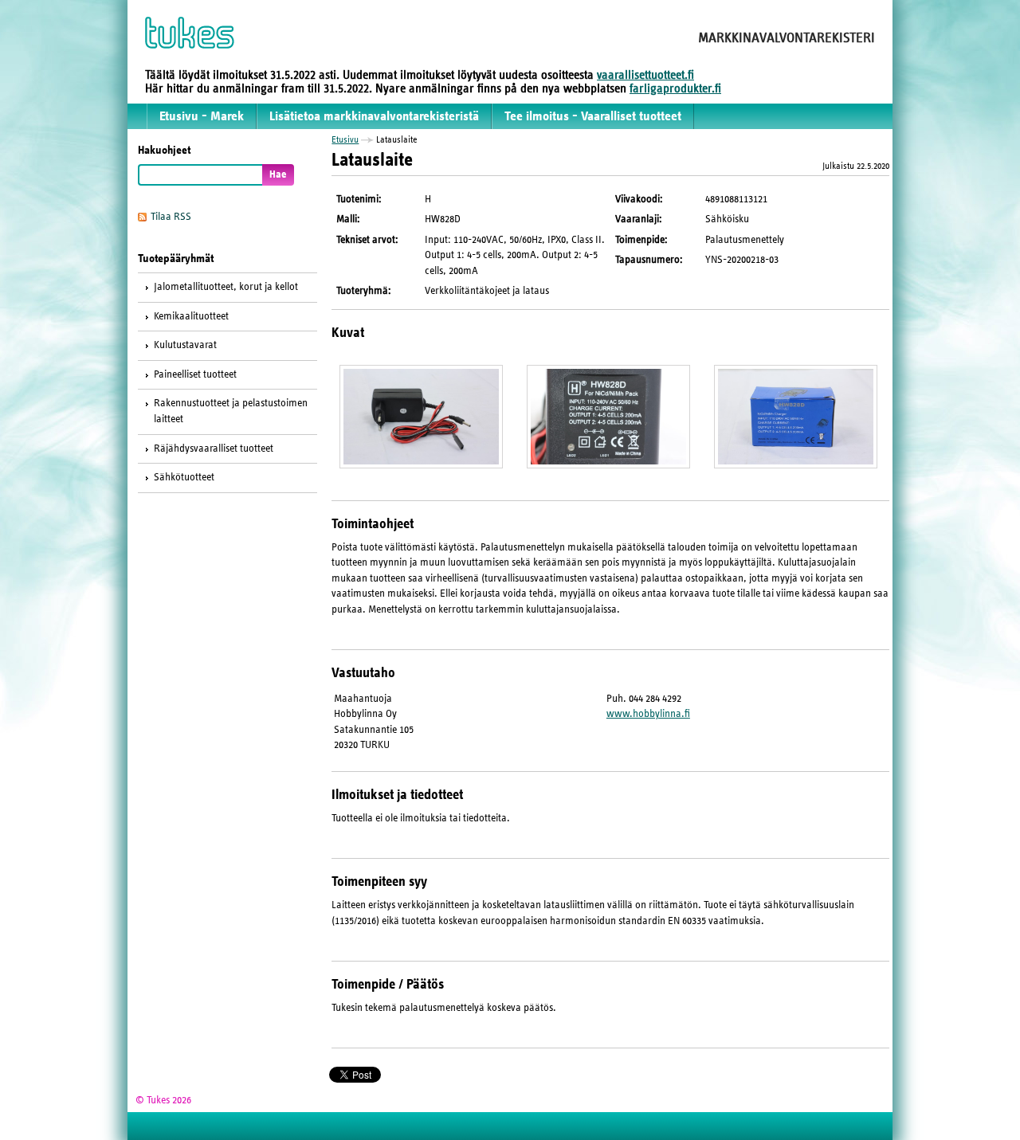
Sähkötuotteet (184, 477)
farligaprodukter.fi (675, 88)
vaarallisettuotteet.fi (645, 75)
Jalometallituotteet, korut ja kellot (226, 286)
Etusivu (345, 139)
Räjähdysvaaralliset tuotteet (213, 448)
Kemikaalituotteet (191, 316)
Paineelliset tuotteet (195, 374)
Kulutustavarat (185, 345)
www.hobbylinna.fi (648, 713)
